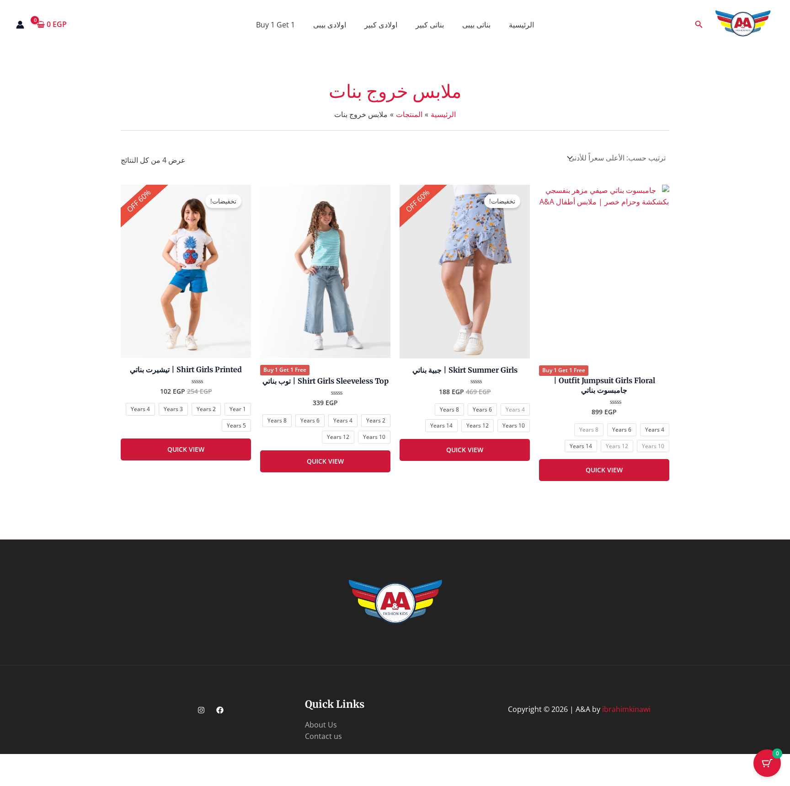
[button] (698, 25)
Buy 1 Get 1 (275, 25)
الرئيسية (521, 25)
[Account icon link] (20, 25)
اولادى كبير (380, 25)
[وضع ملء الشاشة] (741, 762)
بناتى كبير (430, 25)
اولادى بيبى (329, 25)
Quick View (604, 469)
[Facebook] (220, 710)
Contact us (323, 736)
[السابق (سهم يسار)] (774, 778)
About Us (321, 725)
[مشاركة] (708, 762)
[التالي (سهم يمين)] (741, 778)
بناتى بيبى (476, 25)
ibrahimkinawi (626, 709)
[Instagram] (201, 710)
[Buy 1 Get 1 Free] (604, 271)
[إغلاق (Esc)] (675, 762)
